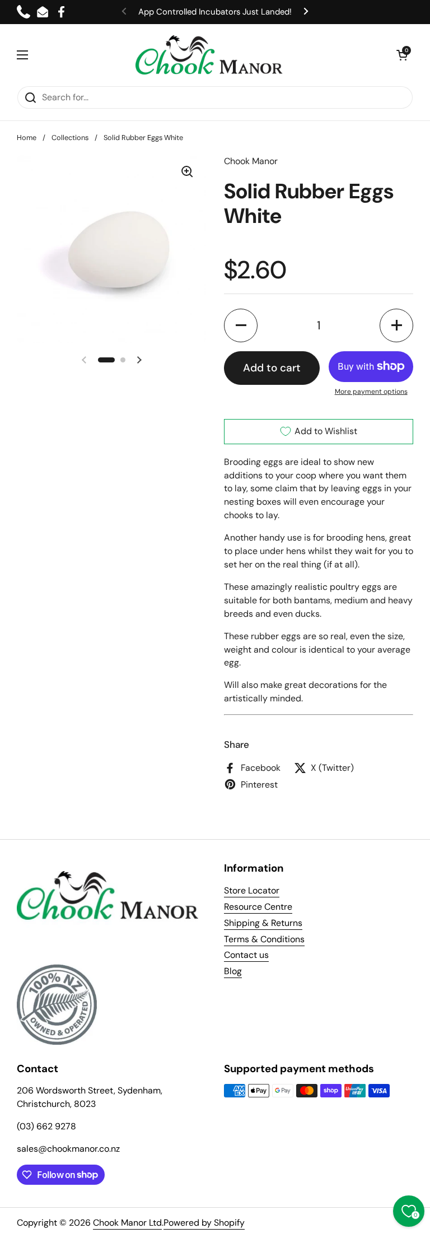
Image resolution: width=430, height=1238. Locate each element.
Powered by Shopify (204, 1222)
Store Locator (251, 890)
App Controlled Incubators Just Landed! (215, 11)
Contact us (246, 955)
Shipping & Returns (263, 923)
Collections (70, 137)
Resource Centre (258, 907)
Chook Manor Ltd (127, 1222)
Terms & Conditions (264, 939)
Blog (233, 971)
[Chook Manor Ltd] (212, 55)
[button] (402, 55)
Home (26, 137)
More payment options (371, 391)
